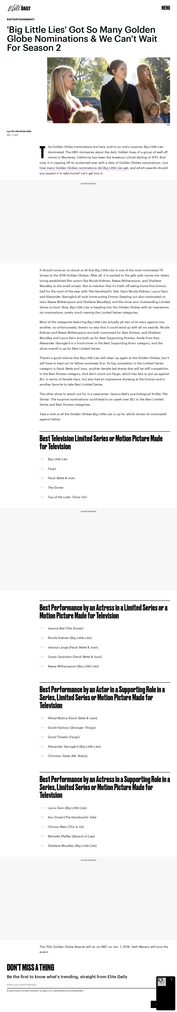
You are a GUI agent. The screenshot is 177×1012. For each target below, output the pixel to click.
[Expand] (160, 979)
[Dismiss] (171, 979)
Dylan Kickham (20, 131)
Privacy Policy (77, 991)
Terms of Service (60, 991)
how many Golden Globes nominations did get (84, 168)
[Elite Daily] (19, 7)
